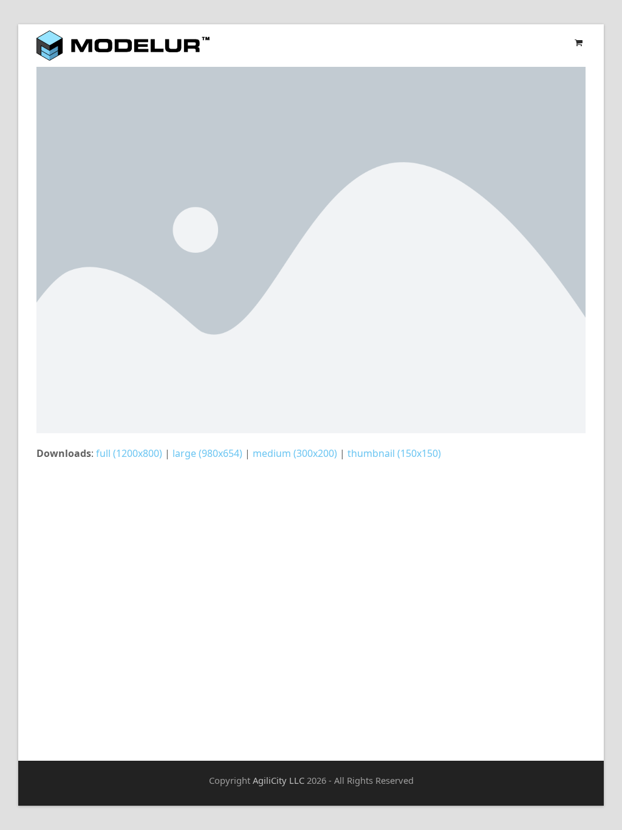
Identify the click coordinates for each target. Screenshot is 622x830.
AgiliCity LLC (278, 780)
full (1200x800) (129, 453)
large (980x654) (207, 453)
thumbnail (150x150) (394, 453)
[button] (579, 42)
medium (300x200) (295, 453)
